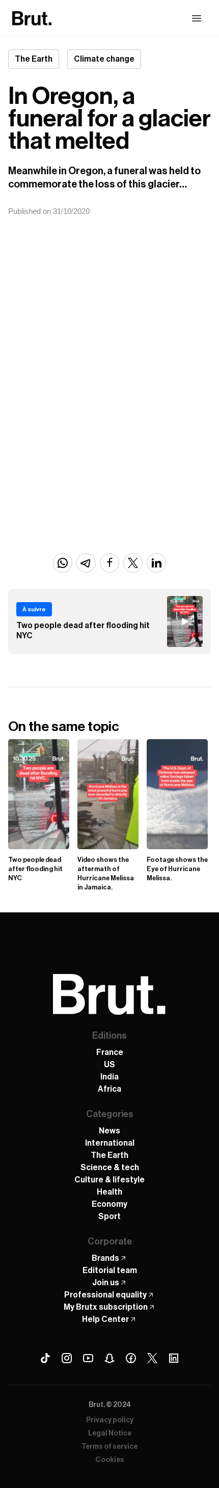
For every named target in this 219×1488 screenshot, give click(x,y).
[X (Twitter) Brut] (152, 1358)
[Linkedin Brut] (173, 1358)
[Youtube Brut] (88, 1358)
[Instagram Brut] (67, 1358)
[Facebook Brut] (131, 1358)
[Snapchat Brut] (109, 1358)
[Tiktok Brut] (45, 1358)
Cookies (109, 1460)
